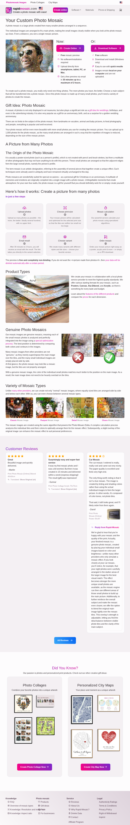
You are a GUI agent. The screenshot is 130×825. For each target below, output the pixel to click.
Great (10, 460)
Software (75, 10)
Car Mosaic (94, 460)
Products (44, 802)
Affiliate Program (76, 822)
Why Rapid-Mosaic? (80, 809)
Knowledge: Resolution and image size (27, 809)
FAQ (12, 802)
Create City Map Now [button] (94, 767)
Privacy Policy (105, 809)
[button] (23, 480)
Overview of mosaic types (21, 806)
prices (85, 297)
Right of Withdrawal (108, 813)
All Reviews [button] (63, 640)
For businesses (47, 813)
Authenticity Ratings (108, 802)
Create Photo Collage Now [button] (33, 767)
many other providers (21, 391)
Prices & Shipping (106, 10)
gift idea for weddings (98, 110)
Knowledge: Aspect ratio (21, 813)
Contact (74, 817)
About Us (75, 806)
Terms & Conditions (108, 806)
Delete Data (76, 813)
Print (42, 809)
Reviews (75, 802)
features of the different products (100, 294)
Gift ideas (44, 806)
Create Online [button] (70, 48)
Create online (60, 10)
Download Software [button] (107, 48)
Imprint (102, 817)
